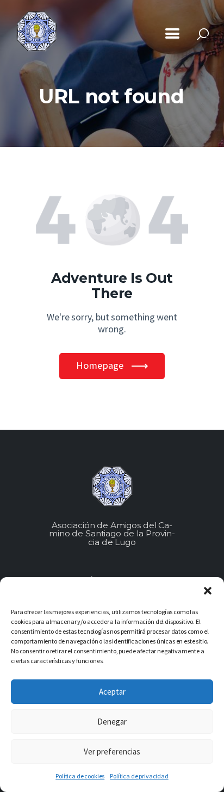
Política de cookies (79, 776)
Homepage (99, 365)
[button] (207, 590)
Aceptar (112, 691)
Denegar (112, 721)
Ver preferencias (112, 751)
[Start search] (203, 34)
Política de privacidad (139, 776)
